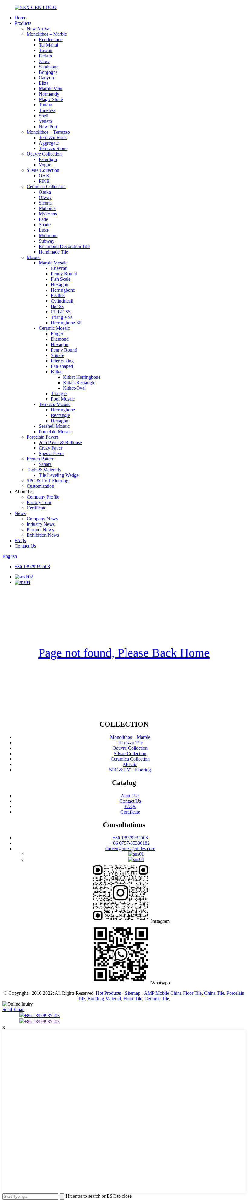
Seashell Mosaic (54, 426)
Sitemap (132, 993)
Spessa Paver (51, 453)
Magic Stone (51, 99)
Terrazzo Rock (53, 137)
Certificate (36, 507)
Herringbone (63, 290)
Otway (45, 197)
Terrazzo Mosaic (54, 404)
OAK (44, 175)
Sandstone (48, 66)
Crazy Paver (50, 447)
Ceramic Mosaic (54, 328)
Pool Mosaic (63, 398)
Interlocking (62, 360)
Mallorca (47, 208)
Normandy (49, 94)
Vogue (45, 164)
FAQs (20, 540)
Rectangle (60, 415)
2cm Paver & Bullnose (60, 442)
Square (57, 355)
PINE (44, 181)
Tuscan (45, 50)
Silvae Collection (43, 170)
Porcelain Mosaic (55, 431)
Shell (43, 115)
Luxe (44, 230)
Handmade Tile (53, 251)
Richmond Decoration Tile (64, 246)
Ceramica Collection (46, 186)
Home (20, 17)
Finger (57, 333)
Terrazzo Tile (130, 742)
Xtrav (44, 61)
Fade (43, 219)
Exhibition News (43, 535)
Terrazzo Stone (53, 148)
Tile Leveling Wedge (59, 475)
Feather (58, 295)
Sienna (45, 202)
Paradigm (48, 159)
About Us (130, 795)
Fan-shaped (62, 366)
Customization (40, 486)
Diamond (60, 339)
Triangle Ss (61, 317)
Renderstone (51, 39)
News (20, 513)
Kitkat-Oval (74, 388)
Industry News (41, 524)
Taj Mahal (48, 44)
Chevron (59, 268)
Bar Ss (57, 306)
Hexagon (59, 284)
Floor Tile (132, 998)
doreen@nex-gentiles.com (130, 848)
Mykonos (48, 213)
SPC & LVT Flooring (47, 480)
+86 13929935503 (32, 566)
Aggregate (49, 143)
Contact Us (25, 546)
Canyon (46, 77)
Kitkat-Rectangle (79, 382)
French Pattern (40, 458)
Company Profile (43, 496)
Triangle (59, 393)
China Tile (214, 993)
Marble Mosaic (53, 262)
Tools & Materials (44, 469)
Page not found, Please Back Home (124, 653)
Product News (40, 529)
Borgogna (48, 72)
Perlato (45, 55)
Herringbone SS (66, 322)
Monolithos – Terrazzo (48, 132)
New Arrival (39, 28)
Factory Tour (39, 502)
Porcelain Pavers (42, 437)
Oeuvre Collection (44, 153)
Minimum (48, 235)
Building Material (104, 998)
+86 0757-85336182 (130, 843)
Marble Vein (50, 88)
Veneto (45, 121)
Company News (42, 518)
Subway (46, 241)
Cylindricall (62, 300)
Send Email (13, 1009)
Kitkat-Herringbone (81, 377)
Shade (45, 224)
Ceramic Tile (157, 998)
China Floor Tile (186, 993)
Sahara (45, 464)
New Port (48, 126)
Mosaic (34, 257)
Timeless (47, 110)
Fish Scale (60, 279)
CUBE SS (61, 311)
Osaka (45, 192)
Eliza (43, 83)
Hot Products (108, 993)
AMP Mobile (156, 993)
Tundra (45, 104)
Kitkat (57, 371)
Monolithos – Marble (47, 34)
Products (23, 23)
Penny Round (64, 273)
